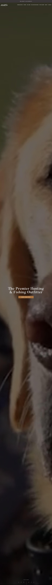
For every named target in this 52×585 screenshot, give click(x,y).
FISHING (25, 4)
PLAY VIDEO (26, 579)
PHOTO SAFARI (41, 4)
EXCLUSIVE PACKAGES (35, 4)
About (46, 4)
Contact (49, 4)
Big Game (28, 4)
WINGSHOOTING (20, 4)
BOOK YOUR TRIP (26, 297)
